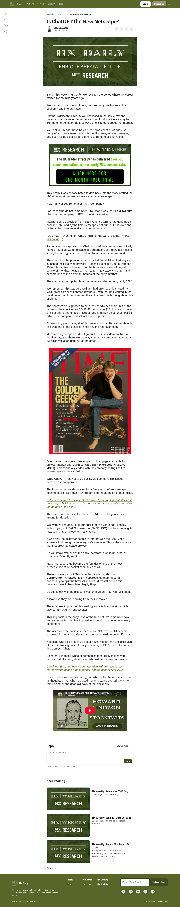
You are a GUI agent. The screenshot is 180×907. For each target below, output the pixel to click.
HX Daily (50, 14)
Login (145, 4)
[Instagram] (153, 891)
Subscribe (159, 4)
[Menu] (169, 3)
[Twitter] (123, 891)
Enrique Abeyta (61, 27)
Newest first (122, 746)
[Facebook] (145, 891)
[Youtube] (138, 891)
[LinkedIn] (131, 891)
